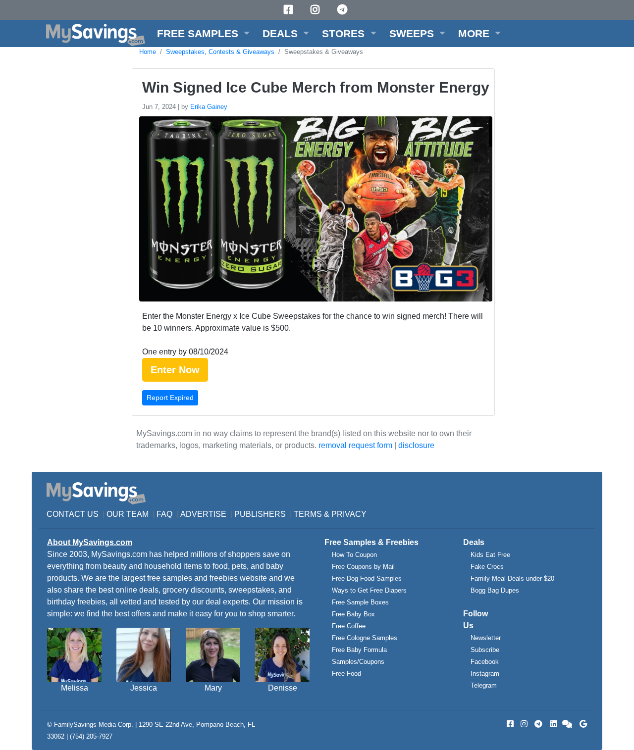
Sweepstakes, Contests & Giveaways (220, 51)
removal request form (355, 445)
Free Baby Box (353, 614)
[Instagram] (316, 9)
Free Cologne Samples (364, 638)
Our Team (127, 514)
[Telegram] (343, 9)
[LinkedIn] (552, 724)
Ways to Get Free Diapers (369, 590)
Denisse (282, 688)
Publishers (260, 514)
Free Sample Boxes (360, 602)
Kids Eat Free (490, 554)
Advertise (203, 514)
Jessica (143, 688)
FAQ (164, 514)
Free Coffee (349, 626)
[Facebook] (290, 9)
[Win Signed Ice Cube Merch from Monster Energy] (314, 210)
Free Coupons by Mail (363, 566)
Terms (308, 514)
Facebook (485, 661)
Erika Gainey (208, 106)
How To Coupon (354, 554)
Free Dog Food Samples (367, 578)
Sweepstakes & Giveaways (323, 51)
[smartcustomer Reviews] (567, 724)
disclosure (416, 445)
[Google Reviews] (581, 724)
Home (147, 51)
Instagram (485, 673)
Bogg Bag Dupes (495, 590)
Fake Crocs (487, 566)
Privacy (349, 514)
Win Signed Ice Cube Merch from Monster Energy (315, 87)
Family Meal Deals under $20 (512, 578)
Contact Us (73, 514)
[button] (203, 33)
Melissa (74, 688)
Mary (213, 688)
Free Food (346, 673)
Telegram (484, 685)
